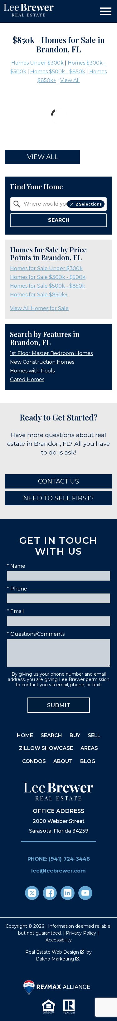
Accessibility (59, 940)
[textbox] (62, 204)
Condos (34, 761)
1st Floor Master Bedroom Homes (51, 353)
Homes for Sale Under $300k (46, 268)
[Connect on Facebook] (50, 893)
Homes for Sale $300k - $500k (47, 277)
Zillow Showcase (46, 748)
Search (58, 220)
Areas (89, 748)
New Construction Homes (42, 362)
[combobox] (58, 204)
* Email (15, 611)
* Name (16, 566)
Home (25, 735)
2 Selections (89, 204)
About (63, 761)
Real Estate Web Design (52, 952)
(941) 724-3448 (69, 859)
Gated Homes (27, 379)
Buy (75, 735)
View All (70, 80)
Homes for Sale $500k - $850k (47, 286)
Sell (94, 735)
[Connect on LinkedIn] (68, 893)
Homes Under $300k (37, 63)
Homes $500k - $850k (57, 72)
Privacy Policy (81, 933)
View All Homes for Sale (39, 308)
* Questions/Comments (36, 634)
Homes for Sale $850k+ (39, 295)
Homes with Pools (32, 371)
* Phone (17, 589)
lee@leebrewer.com (58, 871)
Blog (87, 761)
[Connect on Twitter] (32, 893)
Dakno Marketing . (58, 959)
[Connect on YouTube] (85, 893)
